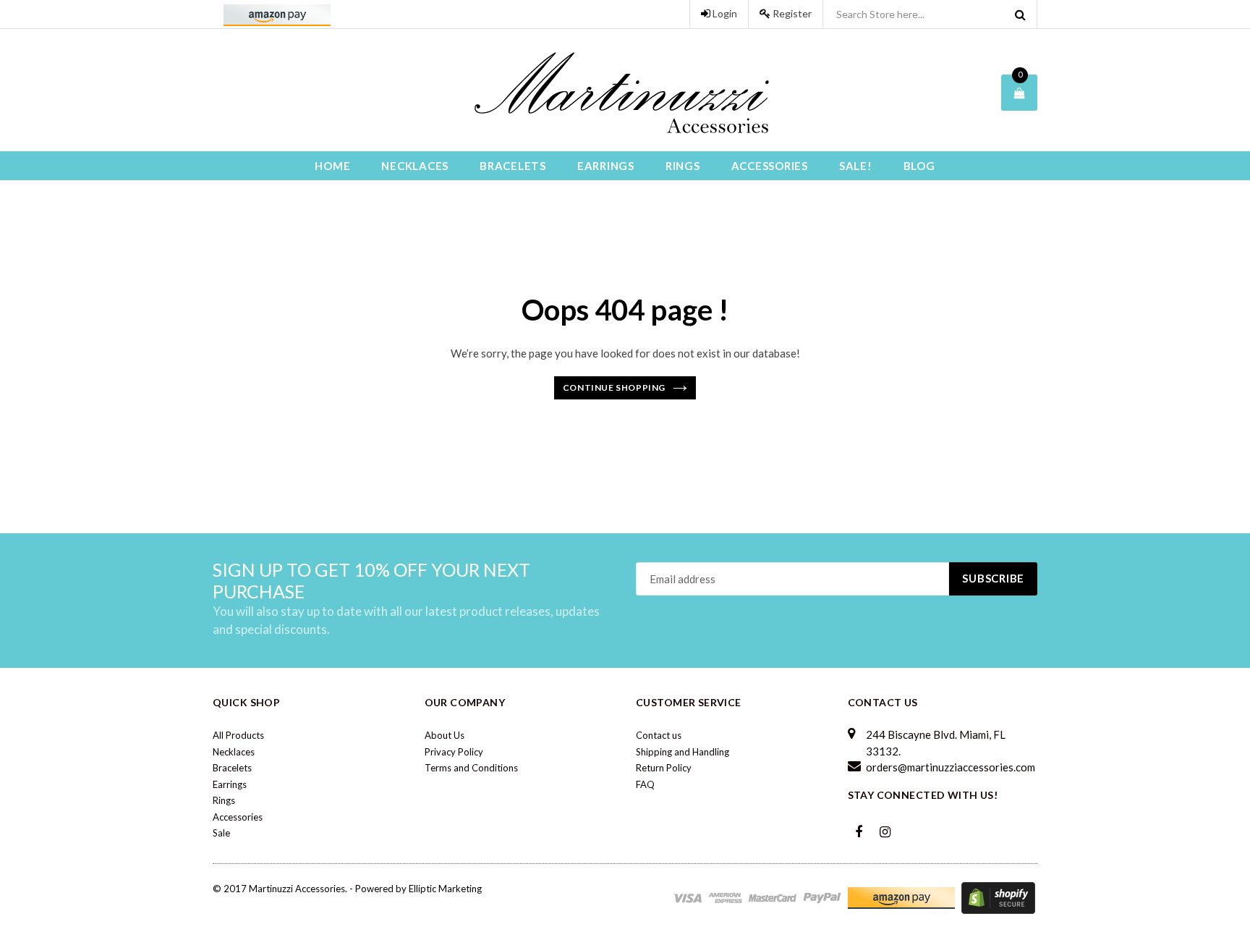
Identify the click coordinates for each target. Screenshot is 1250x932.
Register (791, 13)
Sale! (855, 165)
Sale (221, 833)
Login (723, 13)
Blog (919, 165)
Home (332, 165)
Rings (683, 165)
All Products (238, 735)
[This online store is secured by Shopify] (998, 896)
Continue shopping (614, 387)
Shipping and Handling (682, 752)
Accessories (769, 165)
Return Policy (664, 768)
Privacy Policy (454, 752)
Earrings (605, 165)
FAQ (645, 784)
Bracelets (513, 165)
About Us (444, 735)
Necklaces (414, 165)
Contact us (658, 735)
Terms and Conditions (471, 768)
